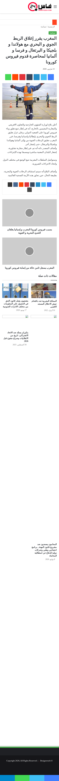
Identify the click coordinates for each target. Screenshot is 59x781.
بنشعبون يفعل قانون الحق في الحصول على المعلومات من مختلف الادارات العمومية (15, 304)
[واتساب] (8, 77)
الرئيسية (51, 27)
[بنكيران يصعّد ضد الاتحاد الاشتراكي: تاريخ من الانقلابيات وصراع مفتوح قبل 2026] (15, 322)
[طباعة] (29, 189)
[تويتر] (44, 77)
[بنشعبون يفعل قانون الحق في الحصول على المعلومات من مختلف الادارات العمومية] (15, 290)
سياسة (43, 27)
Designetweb (45, 761)
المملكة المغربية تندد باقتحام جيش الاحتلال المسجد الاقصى (44, 304)
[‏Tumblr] (29, 77)
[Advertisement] (31, 595)
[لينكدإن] (37, 77)
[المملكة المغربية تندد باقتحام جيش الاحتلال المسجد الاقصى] (44, 290)
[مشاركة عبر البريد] (10, 184)
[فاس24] (39, 6)
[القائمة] (55, 7)
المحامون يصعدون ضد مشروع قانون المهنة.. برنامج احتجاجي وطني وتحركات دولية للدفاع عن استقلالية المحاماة (44, 550)
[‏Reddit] (15, 77)
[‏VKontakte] (15, 184)
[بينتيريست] (22, 77)
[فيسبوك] (51, 77)
